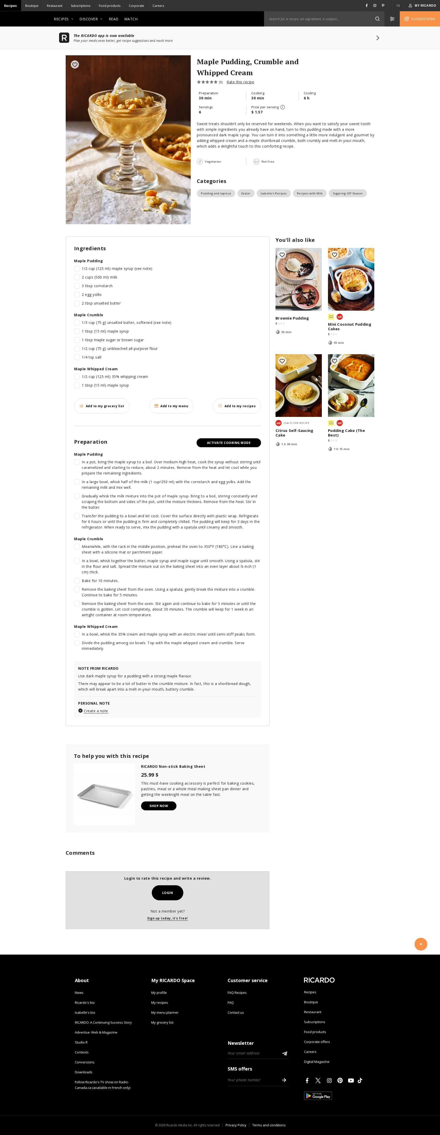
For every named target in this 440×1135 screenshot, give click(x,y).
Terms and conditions (269, 1125)
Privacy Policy (236, 1125)
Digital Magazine (316, 1061)
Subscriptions (80, 6)
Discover (88, 19)
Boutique (31, 6)
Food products (109, 6)
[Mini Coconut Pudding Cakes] (351, 279)
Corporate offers (317, 1041)
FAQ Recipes (237, 992)
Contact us (236, 1012)
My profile (159, 992)
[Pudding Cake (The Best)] (351, 385)
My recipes (159, 1002)
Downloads (83, 1072)
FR (398, 6)
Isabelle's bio (85, 1012)
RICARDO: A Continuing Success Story (103, 1022)
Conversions (84, 1062)
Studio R (81, 1042)
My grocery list (162, 1022)
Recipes (10, 6)
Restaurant (54, 6)
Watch (131, 19)
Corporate (136, 6)
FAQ (231, 1002)
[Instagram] (330, 1080)
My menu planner (164, 1012)
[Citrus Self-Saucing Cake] (299, 385)
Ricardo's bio (85, 1002)
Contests (82, 1052)
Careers (158, 6)
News (79, 992)
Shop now (158, 806)
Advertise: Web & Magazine (96, 1032)
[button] (377, 19)
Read (114, 19)
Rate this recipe (240, 82)
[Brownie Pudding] (299, 279)
